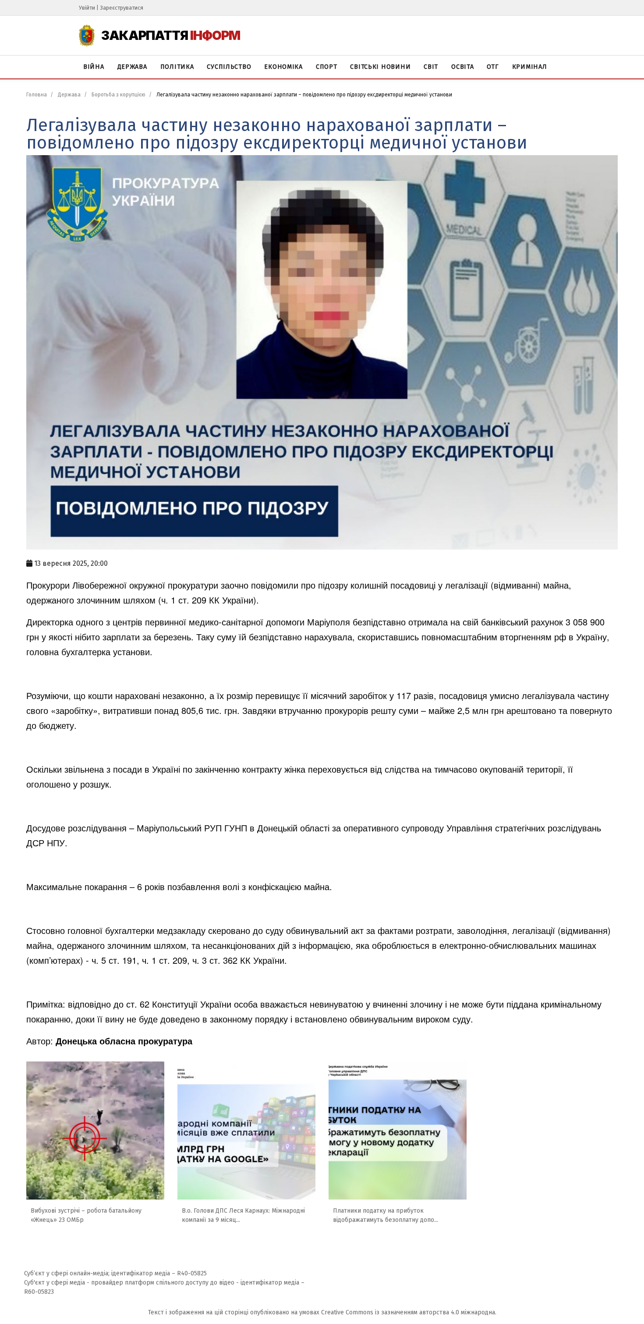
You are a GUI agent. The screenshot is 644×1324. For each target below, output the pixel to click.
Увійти (87, 7)
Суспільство (229, 67)
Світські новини (380, 67)
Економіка (283, 67)
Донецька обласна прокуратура (124, 1040)
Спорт (326, 67)
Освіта (462, 67)
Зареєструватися (121, 7)
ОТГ (493, 67)
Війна (93, 67)
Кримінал (529, 67)
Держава (132, 67)
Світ (431, 67)
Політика (177, 67)
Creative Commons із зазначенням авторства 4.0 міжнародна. (408, 1312)
